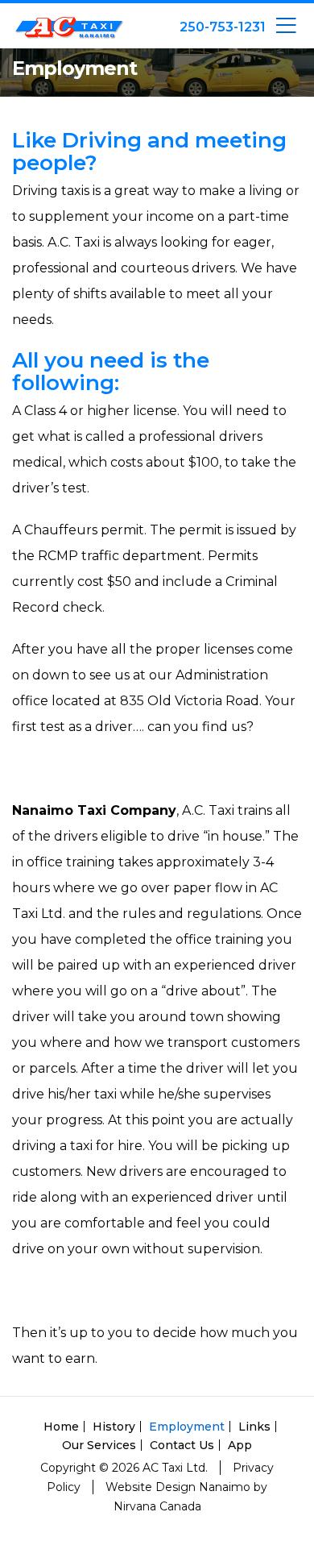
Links (254, 1426)
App (240, 1445)
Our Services (99, 1445)
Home (61, 1426)
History (114, 1426)
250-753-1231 (223, 27)
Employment (187, 1426)
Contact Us (182, 1445)
